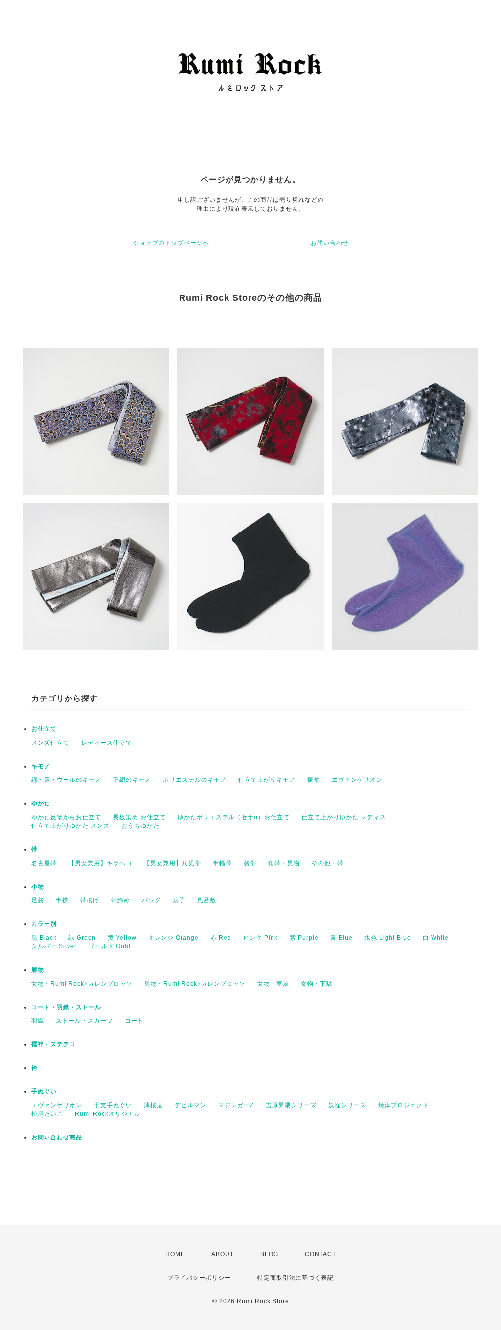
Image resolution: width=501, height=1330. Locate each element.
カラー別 (44, 923)
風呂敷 (206, 900)
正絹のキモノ (132, 779)
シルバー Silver (54, 946)
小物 (37, 886)
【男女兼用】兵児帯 (172, 863)
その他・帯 (327, 863)
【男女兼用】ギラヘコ (100, 863)
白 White (436, 937)
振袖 (313, 779)
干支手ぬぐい (113, 1105)
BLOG (269, 1254)
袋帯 (250, 863)
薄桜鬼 (153, 1105)
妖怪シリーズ (347, 1105)
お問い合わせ (330, 243)
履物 (37, 970)
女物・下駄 (317, 983)
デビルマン (190, 1105)
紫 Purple (304, 937)
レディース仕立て (106, 742)
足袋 (37, 900)
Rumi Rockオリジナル (107, 1114)
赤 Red (220, 937)
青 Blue (341, 937)
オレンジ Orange (173, 937)
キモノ (40, 766)
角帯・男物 (284, 863)
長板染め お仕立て (139, 817)
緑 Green (82, 937)
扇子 (179, 900)
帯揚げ (89, 900)
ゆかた (40, 803)
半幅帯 (222, 863)
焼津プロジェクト (403, 1105)
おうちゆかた (140, 825)
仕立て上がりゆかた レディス (343, 817)
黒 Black (44, 937)
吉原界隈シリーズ (291, 1105)
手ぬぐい (44, 1091)
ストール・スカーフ (84, 1020)
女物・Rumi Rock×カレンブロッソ (82, 983)
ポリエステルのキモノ (195, 779)
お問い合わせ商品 (56, 1137)
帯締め (120, 900)
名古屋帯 (44, 863)
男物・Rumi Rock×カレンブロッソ (195, 983)
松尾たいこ (47, 1114)
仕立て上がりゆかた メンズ (70, 825)
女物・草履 (273, 983)
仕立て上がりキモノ (267, 779)
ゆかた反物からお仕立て (66, 817)
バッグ (151, 900)
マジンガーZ (236, 1105)
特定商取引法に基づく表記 (295, 1277)
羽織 (37, 1020)
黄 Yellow (122, 937)
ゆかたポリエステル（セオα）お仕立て (234, 817)
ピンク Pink (260, 937)
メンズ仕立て (50, 742)
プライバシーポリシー (199, 1277)
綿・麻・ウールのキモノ (66, 779)
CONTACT (320, 1254)
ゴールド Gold (110, 946)
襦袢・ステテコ (53, 1044)
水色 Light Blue (387, 937)
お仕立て (44, 728)
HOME (175, 1254)
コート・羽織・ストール (66, 1007)
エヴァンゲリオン (357, 779)
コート (134, 1020)
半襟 (62, 900)
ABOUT (222, 1254)
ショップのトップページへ (171, 243)
